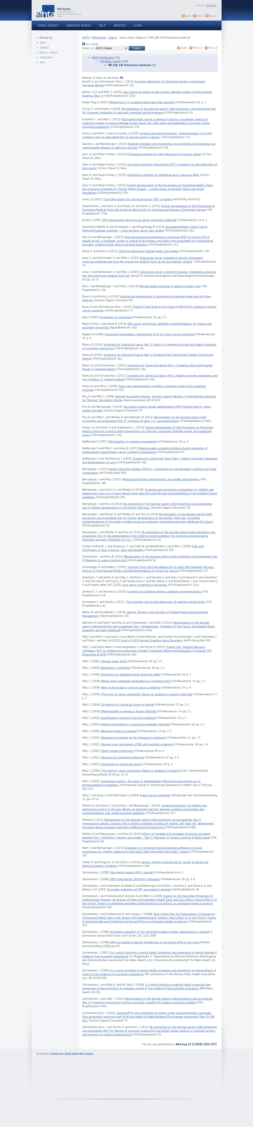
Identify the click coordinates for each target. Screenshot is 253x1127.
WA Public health (110, 61)
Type (42, 42)
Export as (88, 48)
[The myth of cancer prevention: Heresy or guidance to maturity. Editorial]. (147, 694)
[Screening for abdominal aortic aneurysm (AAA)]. (131, 674)
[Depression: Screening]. (115, 668)
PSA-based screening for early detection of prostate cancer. (164, 154)
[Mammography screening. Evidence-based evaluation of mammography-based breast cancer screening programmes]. (145, 450)
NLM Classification (103, 57)
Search (113, 37)
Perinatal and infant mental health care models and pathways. (161, 479)
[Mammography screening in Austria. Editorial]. (129, 711)
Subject (44, 47)
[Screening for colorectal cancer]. (121, 764)
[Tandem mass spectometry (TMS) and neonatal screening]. (137, 744)
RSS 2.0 (213, 15)
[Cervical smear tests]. (114, 661)
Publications (99, 37)
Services (119, 25)
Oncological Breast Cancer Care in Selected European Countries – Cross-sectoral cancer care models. (144, 228)
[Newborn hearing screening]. (119, 731)
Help (102, 25)
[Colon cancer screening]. (155, 795)
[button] (137, 48)
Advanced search (78, 25)
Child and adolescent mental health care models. (148, 251)
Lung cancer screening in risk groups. (144, 585)
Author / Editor (49, 52)
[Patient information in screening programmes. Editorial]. (135, 724)
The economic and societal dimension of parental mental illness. (166, 602)
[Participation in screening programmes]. (133, 441)
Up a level (91, 44)
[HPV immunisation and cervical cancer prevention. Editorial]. (140, 220)
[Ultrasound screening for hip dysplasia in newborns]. (133, 737)
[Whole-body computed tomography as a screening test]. (136, 681)
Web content (86, 1053)
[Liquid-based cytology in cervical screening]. (128, 718)
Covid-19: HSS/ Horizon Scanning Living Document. (152, 640)
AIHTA (86, 37)
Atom (188, 15)
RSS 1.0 (200, 15)
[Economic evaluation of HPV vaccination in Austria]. (139, 889)
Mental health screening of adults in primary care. (170, 286)
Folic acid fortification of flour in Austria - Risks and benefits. (143, 548)
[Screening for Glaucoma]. (116, 317)
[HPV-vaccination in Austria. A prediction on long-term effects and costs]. (155, 942)
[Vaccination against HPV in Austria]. (132, 872)
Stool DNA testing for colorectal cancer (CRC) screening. (138, 199)
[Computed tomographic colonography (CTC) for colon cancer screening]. (149, 334)
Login (137, 25)
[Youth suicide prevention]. (117, 751)
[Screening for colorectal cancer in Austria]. (127, 704)
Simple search (48, 25)
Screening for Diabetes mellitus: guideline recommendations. (164, 591)
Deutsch (212, 5)
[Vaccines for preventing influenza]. (122, 757)
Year (42, 62)
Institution (46, 57)
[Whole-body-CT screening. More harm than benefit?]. (142, 102)
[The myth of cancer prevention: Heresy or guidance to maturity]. (141, 771)
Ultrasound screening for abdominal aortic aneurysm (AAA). (163, 175)
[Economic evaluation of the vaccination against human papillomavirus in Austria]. (160, 932)
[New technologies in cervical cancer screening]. (130, 687)
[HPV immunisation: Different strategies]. (135, 879)
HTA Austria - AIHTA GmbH (64, 1053)
